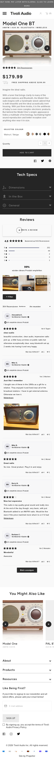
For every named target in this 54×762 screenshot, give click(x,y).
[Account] (41, 13)
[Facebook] (35, 161)
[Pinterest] (49, 161)
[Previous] (7, 48)
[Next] (47, 48)
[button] (27, 67)
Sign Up (10, 718)
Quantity (6, 144)
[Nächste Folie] (49, 283)
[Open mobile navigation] (5, 13)
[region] (27, 283)
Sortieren (22, 306)
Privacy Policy (19, 727)
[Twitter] (42, 161)
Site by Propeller (27, 756)
